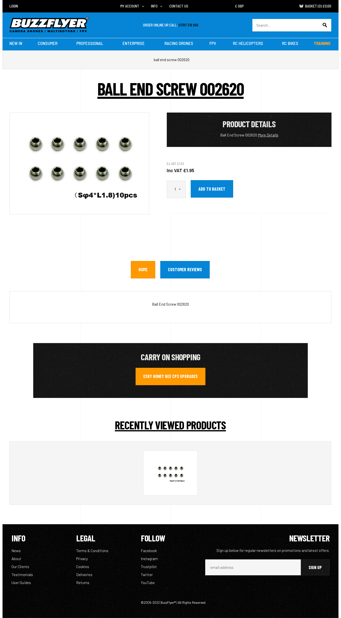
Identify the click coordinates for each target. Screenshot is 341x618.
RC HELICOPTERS (248, 43)
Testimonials (22, 574)
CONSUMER (47, 43)
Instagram (149, 558)
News (16, 550)
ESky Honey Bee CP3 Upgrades (170, 376)
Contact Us (178, 6)
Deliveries (84, 574)
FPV (212, 43)
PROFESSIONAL (89, 43)
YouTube (148, 582)
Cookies (82, 566)
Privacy (82, 558)
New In (15, 43)
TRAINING (322, 43)
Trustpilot (149, 566)
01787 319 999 (188, 25)
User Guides (21, 582)
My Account (129, 6)
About (16, 558)
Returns (82, 582)
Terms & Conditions (92, 550)
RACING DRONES (179, 43)
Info (154, 6)
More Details (268, 135)
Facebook (149, 550)
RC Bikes (290, 43)
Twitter (147, 574)
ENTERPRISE (134, 43)
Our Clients (20, 566)
